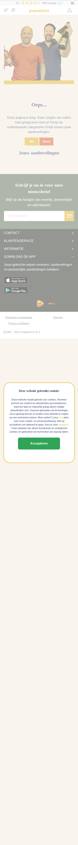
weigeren (63, 424)
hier (61, 417)
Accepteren (39, 443)
